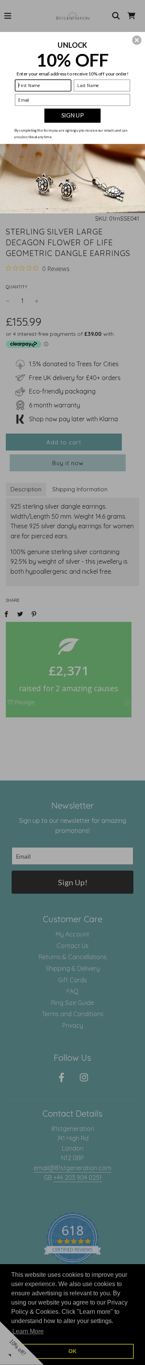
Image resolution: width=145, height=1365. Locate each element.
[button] (137, 40)
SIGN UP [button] (72, 115)
